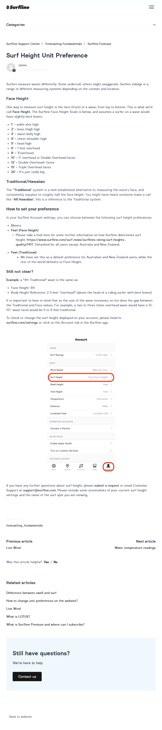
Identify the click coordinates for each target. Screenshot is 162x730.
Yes (46, 562)
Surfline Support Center (23, 44)
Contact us (27, 676)
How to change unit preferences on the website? (42, 601)
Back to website (20, 717)
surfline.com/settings (22, 322)
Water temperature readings (135, 548)
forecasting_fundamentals (24, 525)
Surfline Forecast (99, 44)
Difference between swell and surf (31, 593)
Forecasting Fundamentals (63, 44)
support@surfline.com (39, 490)
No (55, 562)
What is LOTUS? (18, 616)
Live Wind (13, 548)
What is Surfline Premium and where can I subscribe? (45, 624)
